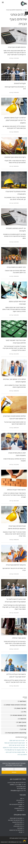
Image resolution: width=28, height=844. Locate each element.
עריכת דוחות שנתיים (18, 826)
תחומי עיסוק (20, 810)
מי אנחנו (21, 806)
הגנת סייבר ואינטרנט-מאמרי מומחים (16, 705)
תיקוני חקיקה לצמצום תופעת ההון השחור (14, 743)
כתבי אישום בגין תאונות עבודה (16, 267)
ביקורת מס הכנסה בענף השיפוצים (15, 157)
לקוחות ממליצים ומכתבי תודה (16, 804)
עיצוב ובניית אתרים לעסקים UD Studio (18, 838)
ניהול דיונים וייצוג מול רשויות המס (15, 820)
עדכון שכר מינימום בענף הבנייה (16, 565)
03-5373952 (20, 786)
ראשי (21, 798)
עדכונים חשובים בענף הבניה (17, 47)
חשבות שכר (20, 828)
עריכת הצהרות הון (19, 824)
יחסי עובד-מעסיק (21, 708)
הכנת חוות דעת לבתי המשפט (16, 830)
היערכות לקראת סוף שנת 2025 (17, 745)
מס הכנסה (23, 719)
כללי (25, 712)
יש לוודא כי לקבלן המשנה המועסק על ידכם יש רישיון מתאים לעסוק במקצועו (15, 120)
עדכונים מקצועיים (19, 808)
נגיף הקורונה (22, 726)
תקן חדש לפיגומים (20, 83)
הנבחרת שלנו (19, 800)
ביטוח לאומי (23, 701)
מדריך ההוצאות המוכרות (19, 715)
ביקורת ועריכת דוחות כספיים (16, 818)
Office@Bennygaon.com (17, 790)
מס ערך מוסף (22, 722)
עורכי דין (24, 729)
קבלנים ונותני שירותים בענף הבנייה (16, 733)
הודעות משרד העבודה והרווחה (16, 490)
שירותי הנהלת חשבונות (17, 822)
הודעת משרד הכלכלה (19, 638)
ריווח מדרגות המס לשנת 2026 (17, 740)
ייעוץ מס (21, 832)
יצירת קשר (20, 802)
